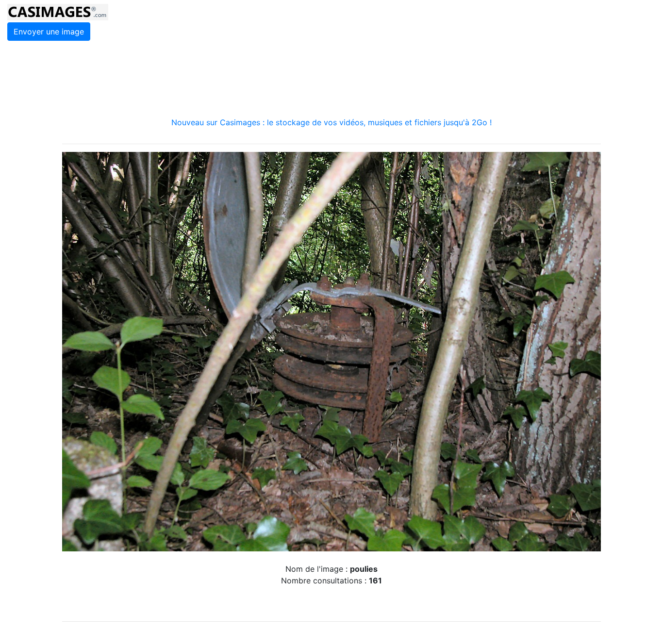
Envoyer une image (49, 31)
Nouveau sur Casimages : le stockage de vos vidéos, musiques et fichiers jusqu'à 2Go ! (331, 122)
